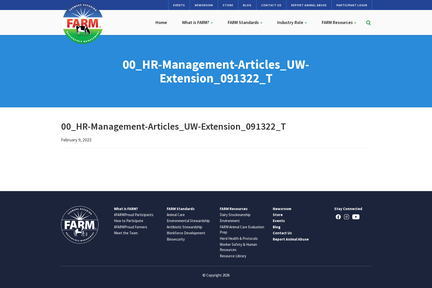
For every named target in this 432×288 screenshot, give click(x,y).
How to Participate (128, 220)
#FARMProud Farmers (130, 227)
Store (228, 5)
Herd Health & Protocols (239, 238)
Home (161, 22)
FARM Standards (244, 22)
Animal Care (176, 214)
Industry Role (290, 22)
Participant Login (351, 5)
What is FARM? (196, 22)
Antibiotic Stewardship (184, 227)
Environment (230, 220)
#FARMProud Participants (134, 214)
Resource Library (233, 256)
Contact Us (271, 5)
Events (179, 5)
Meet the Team (126, 233)
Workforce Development (186, 233)
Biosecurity (176, 239)
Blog (247, 5)
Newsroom (204, 5)
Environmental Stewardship (188, 220)
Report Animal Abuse (309, 5)
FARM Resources (338, 22)
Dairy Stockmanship (235, 214)
